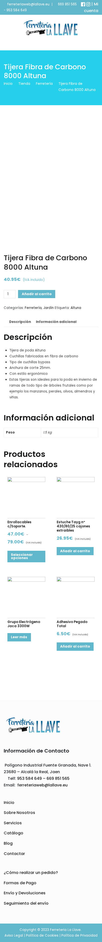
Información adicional (56, 321)
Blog (8, 843)
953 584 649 (16, 10)
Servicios (13, 823)
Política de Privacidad (79, 935)
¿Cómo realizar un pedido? (31, 872)
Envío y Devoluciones (25, 893)
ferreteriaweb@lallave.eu (28, 4)
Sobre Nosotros (19, 812)
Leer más (19, 637)
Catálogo (13, 833)
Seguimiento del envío (26, 903)
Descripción (20, 321)
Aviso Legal (13, 935)
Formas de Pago (20, 883)
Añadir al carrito (37, 294)
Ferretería (44, 83)
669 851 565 (67, 4)
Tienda (24, 83)
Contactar (14, 853)
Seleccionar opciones (22, 556)
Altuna (76, 307)
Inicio (8, 83)
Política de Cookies (42, 935)
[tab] (20, 322)
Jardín (48, 307)
